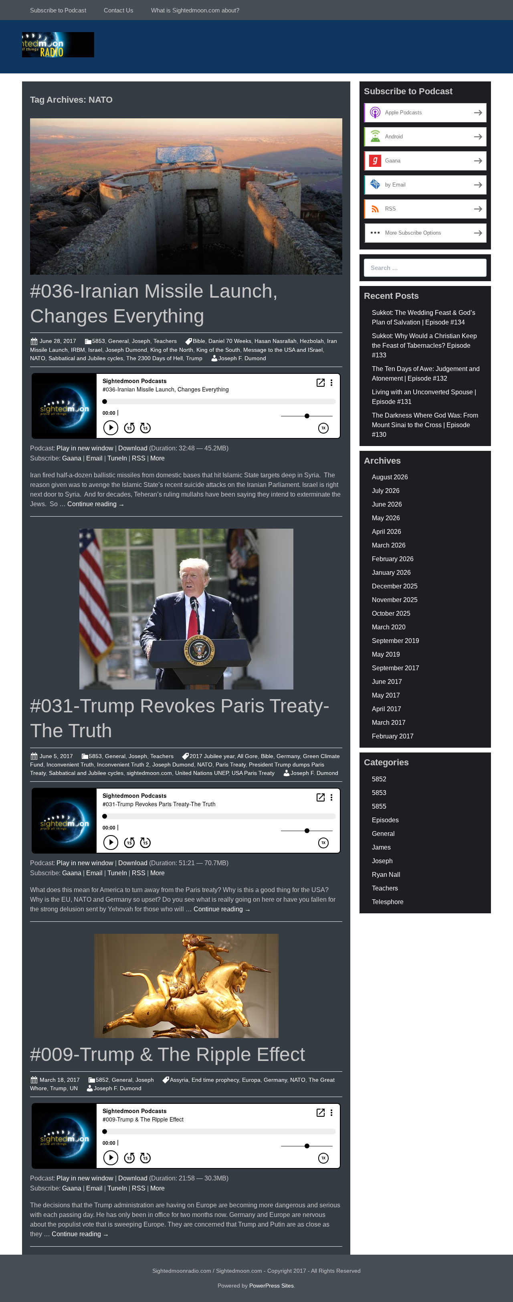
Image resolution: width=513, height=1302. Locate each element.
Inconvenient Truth (70, 764)
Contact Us (118, 10)
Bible (199, 341)
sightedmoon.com (149, 773)
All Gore (247, 756)
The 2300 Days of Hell (154, 358)
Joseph (141, 341)
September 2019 (395, 640)
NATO (37, 358)
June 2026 (387, 504)
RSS (138, 458)
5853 (98, 341)
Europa (251, 1080)
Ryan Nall (386, 874)
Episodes (385, 820)
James (381, 847)
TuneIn (117, 458)
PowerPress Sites (271, 1285)
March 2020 (389, 627)
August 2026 (390, 477)
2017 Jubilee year (212, 756)
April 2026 (386, 531)
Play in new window (85, 448)
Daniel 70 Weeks (229, 341)
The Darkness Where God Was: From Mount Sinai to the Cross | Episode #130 (425, 425)
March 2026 (389, 545)
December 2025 (395, 586)
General (118, 341)
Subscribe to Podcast (58, 10)
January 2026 (391, 572)
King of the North (171, 350)
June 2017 (387, 681)
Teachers (165, 341)
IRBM (78, 350)
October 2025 (391, 613)
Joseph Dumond (126, 350)
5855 (379, 806)
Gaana (71, 458)
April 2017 (386, 709)
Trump (194, 358)
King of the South (218, 350)
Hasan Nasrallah (275, 341)
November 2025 (395, 599)
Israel (95, 350)
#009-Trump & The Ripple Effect (167, 1054)
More (157, 458)
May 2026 (386, 518)
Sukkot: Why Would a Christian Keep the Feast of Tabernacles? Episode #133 (424, 346)
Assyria (179, 1080)
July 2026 (386, 490)
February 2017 (393, 736)
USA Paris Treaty (253, 773)
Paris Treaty (231, 764)
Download (132, 448)
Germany (288, 756)
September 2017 (395, 668)
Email (94, 458)
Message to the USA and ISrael (283, 350)
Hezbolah (312, 341)
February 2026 (393, 559)
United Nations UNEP (201, 773)
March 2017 (389, 722)
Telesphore (388, 901)
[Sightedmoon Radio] (58, 44)
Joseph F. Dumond (242, 358)
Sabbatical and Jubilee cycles (85, 358)
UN (74, 1088)
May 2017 (386, 695)
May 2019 (386, 654)
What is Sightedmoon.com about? (195, 10)
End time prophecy (215, 1080)
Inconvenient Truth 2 (123, 764)
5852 (102, 1080)
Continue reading (96, 504)
